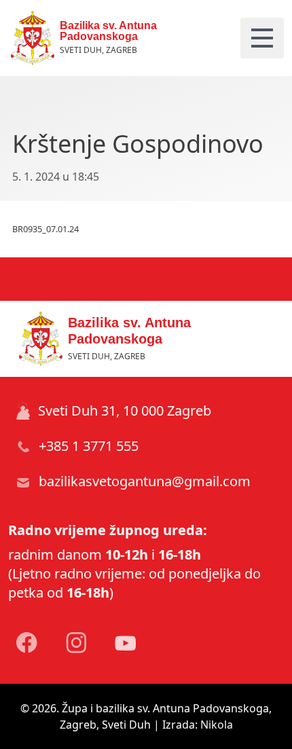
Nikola (216, 724)
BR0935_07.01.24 (45, 229)
